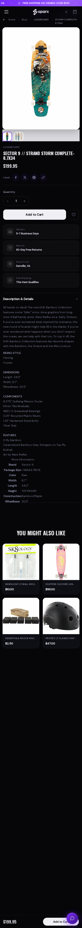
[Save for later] (73, 214)
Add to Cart (34, 215)
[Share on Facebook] (15, 177)
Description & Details (18, 299)
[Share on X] (24, 177)
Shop (24, 19)
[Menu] (6, 11)
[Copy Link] (43, 177)
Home (11, 19)
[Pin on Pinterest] (34, 177)
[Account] (66, 12)
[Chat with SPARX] (72, 918)
